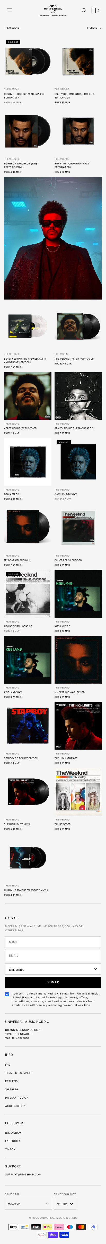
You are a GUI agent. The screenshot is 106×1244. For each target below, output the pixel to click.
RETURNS (11, 1081)
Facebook (12, 1140)
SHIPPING (11, 1089)
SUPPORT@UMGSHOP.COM (23, 1174)
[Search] (84, 10)
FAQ (8, 1064)
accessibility (15, 1105)
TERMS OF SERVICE (18, 1072)
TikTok (10, 1149)
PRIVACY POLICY (16, 1097)
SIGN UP (53, 982)
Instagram (13, 1132)
